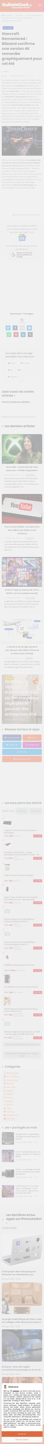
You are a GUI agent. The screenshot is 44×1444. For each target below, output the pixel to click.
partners (16, 1391)
